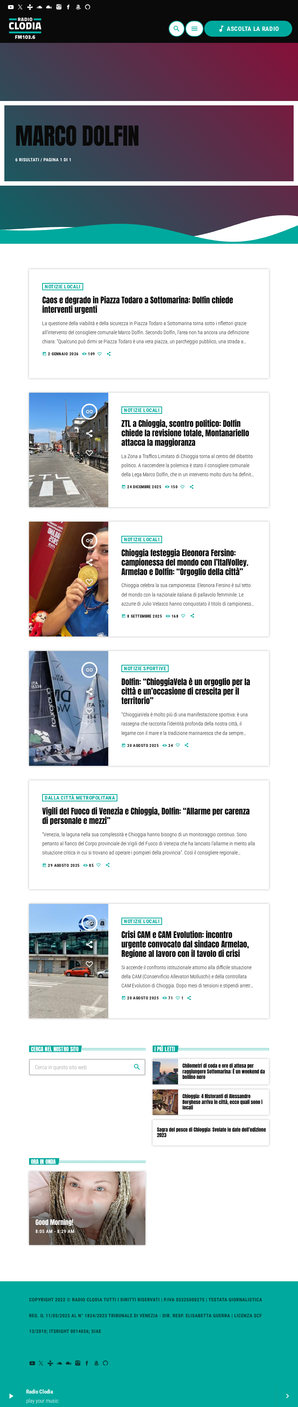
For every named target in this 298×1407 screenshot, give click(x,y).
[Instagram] (59, 7)
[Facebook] (68, 7)
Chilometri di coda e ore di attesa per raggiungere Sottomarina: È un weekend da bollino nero (223, 1072)
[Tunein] (30, 7)
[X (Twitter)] (20, 7)
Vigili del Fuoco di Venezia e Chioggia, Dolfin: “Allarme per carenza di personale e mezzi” (146, 816)
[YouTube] (11, 7)
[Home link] (25, 28)
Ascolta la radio (248, 29)
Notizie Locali (62, 287)
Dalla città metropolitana (80, 798)
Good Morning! (54, 1222)
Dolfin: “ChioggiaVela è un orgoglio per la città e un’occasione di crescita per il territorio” (185, 691)
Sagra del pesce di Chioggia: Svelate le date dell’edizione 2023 (211, 1133)
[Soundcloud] (40, 7)
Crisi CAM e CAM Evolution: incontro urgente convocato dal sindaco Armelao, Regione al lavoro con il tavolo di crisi (185, 944)
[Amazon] (78, 7)
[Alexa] (88, 7)
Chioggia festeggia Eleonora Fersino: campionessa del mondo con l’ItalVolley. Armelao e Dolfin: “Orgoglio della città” (184, 562)
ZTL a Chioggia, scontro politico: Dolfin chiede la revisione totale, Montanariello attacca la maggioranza (185, 433)
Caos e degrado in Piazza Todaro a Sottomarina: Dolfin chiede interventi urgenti (137, 305)
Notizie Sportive (145, 668)
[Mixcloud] (49, 7)
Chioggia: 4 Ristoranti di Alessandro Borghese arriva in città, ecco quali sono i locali (222, 1102)
